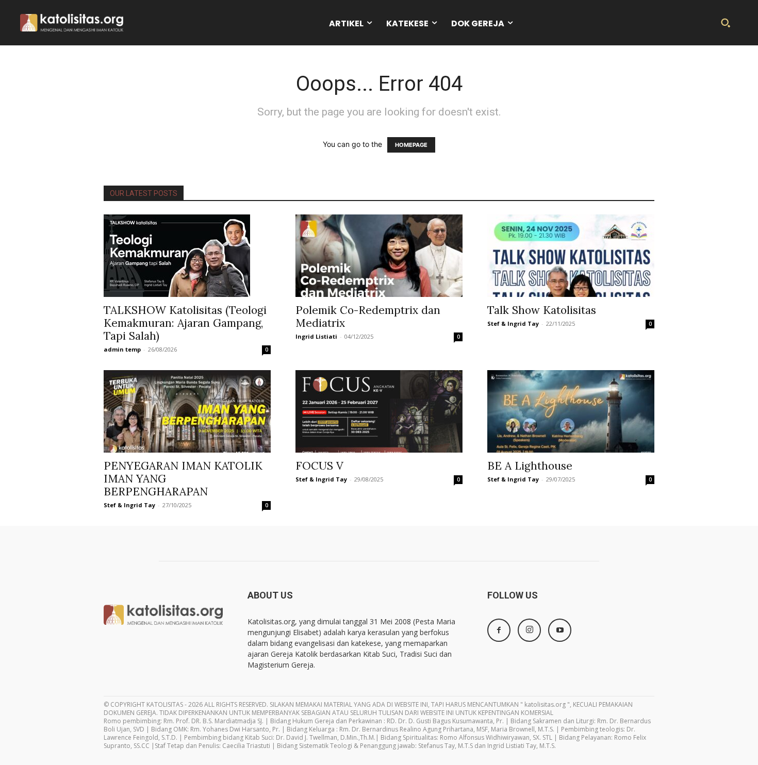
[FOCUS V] (379, 411)
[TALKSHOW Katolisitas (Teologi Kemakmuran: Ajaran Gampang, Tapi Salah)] (187, 255)
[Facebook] (498, 630)
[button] (725, 22)
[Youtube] (559, 630)
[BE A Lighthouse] (570, 411)
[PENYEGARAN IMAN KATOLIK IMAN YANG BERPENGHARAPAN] (187, 411)
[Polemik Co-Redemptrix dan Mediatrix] (379, 255)
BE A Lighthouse (529, 466)
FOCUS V (319, 466)
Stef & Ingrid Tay (513, 323)
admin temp (122, 349)
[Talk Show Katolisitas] (570, 255)
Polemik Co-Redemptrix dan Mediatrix (367, 316)
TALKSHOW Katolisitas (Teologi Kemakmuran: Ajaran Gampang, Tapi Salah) (185, 323)
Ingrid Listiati (316, 336)
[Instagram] (529, 630)
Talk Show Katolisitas (541, 310)
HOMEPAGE (411, 144)
